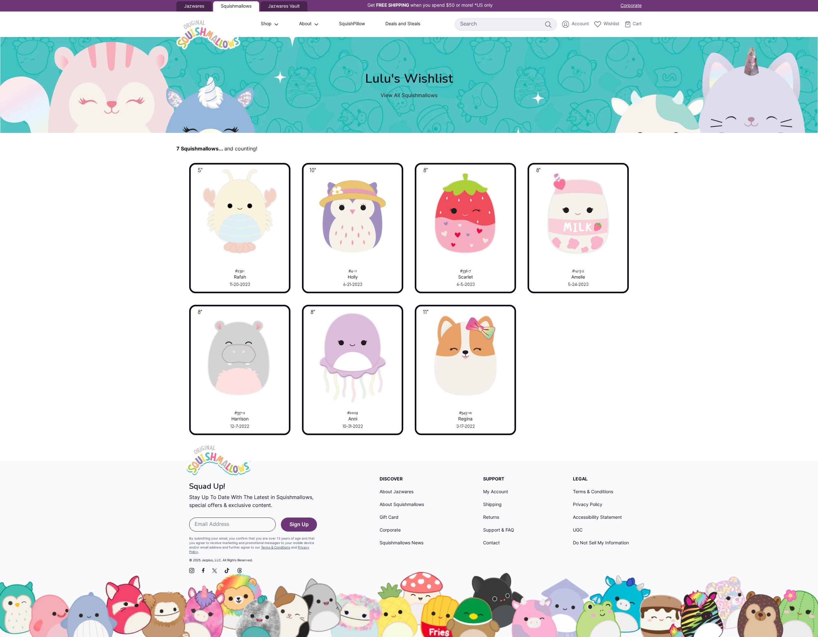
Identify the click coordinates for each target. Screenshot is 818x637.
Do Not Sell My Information (601, 543)
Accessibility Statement (597, 517)
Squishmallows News (401, 543)
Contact (491, 543)
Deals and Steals (402, 24)
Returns (491, 517)
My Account (495, 492)
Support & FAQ (498, 530)
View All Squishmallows (409, 95)
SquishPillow (352, 24)
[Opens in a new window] (191, 570)
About (305, 24)
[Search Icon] (548, 24)
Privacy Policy (587, 505)
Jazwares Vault (284, 6)
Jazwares (194, 6)
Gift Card (389, 517)
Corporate (631, 6)
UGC (578, 530)
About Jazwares (396, 492)
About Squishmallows (402, 505)
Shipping (492, 505)
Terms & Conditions (275, 547)
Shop (266, 24)
